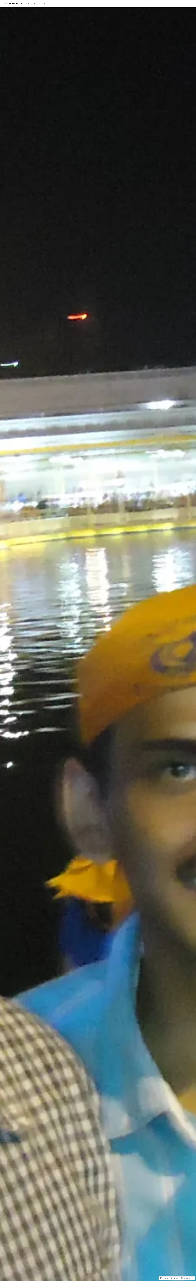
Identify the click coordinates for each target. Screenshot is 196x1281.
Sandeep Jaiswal (14, 3)
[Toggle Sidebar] (192, 3)
